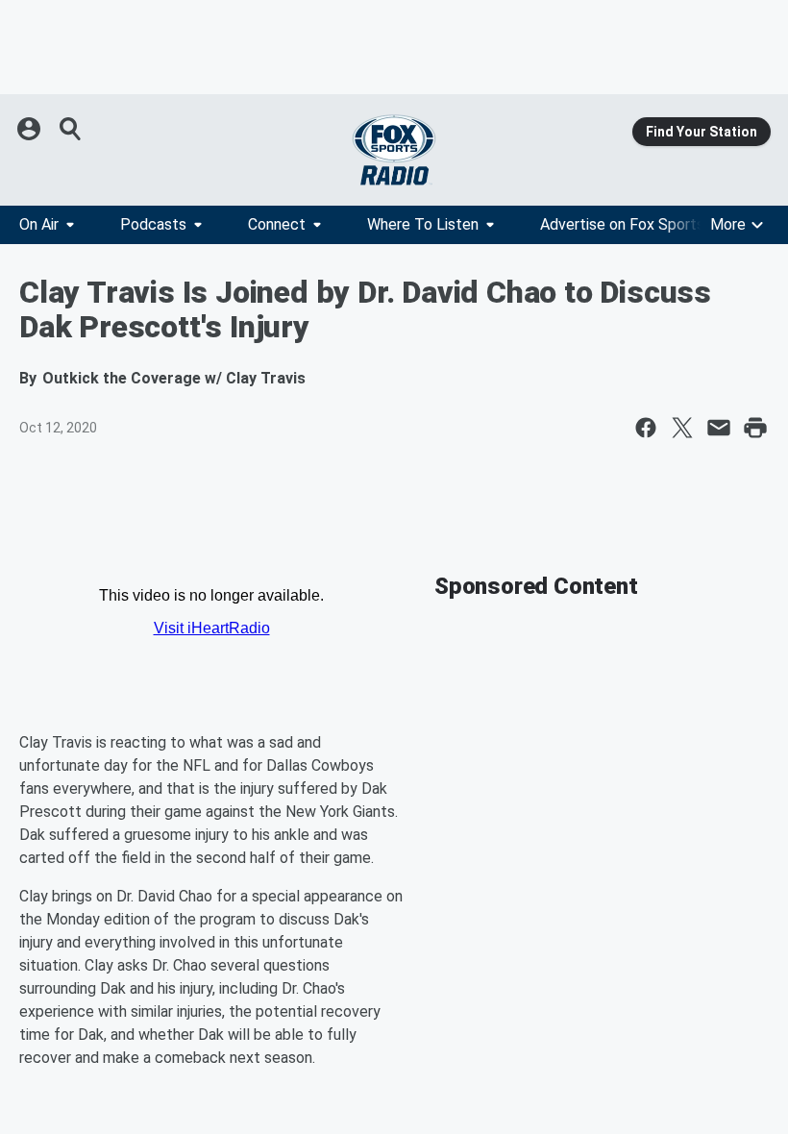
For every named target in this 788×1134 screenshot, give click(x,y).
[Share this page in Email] (718, 427)
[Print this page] (755, 427)
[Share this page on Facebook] (645, 427)
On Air (39, 224)
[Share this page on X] (682, 427)
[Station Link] (394, 149)
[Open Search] (71, 128)
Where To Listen (423, 224)
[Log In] (30, 128)
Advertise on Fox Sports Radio (643, 224)
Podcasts (153, 224)
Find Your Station (701, 131)
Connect (277, 224)
